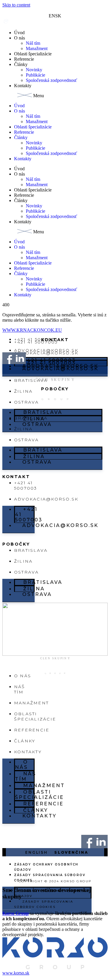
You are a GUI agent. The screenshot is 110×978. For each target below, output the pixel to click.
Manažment (37, 48)
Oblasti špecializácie (33, 53)
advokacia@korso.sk (60, 368)
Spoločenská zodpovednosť (51, 80)
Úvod (19, 32)
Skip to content (16, 4)
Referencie (24, 59)
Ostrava (37, 424)
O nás (19, 37)
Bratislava (31, 380)
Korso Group (15, 913)
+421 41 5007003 (36, 342)
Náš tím (33, 43)
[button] (55, 95)
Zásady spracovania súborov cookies (49, 877)
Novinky (34, 69)
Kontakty (22, 85)
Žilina (23, 391)
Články (21, 64)
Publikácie (35, 74)
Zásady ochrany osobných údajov (46, 867)
